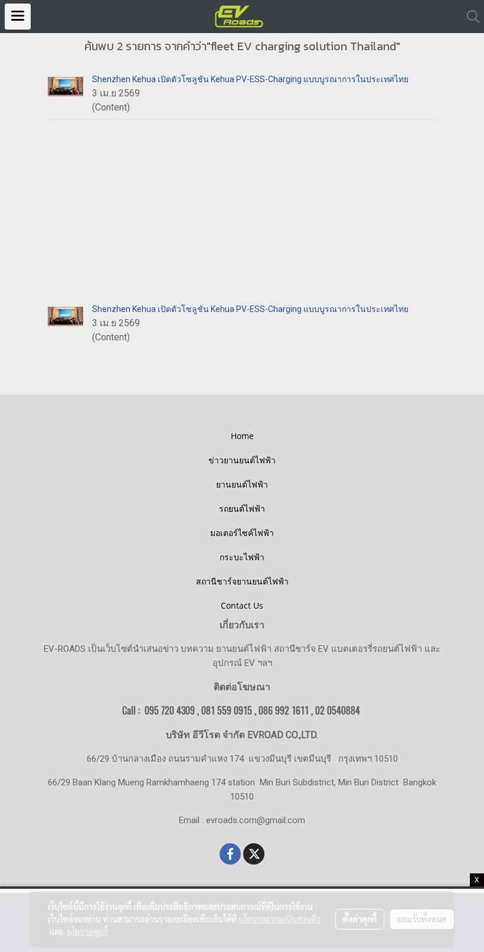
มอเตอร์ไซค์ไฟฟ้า (242, 532)
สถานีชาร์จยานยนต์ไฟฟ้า (242, 581)
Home (242, 435)
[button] (469, 16)
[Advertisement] (242, 208)
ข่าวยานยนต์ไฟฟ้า (242, 460)
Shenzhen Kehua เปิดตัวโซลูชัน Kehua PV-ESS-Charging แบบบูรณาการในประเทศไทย (250, 79)
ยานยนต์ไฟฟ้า (242, 484)
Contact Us (242, 605)
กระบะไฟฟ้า (242, 557)
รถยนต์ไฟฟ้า (242, 508)
